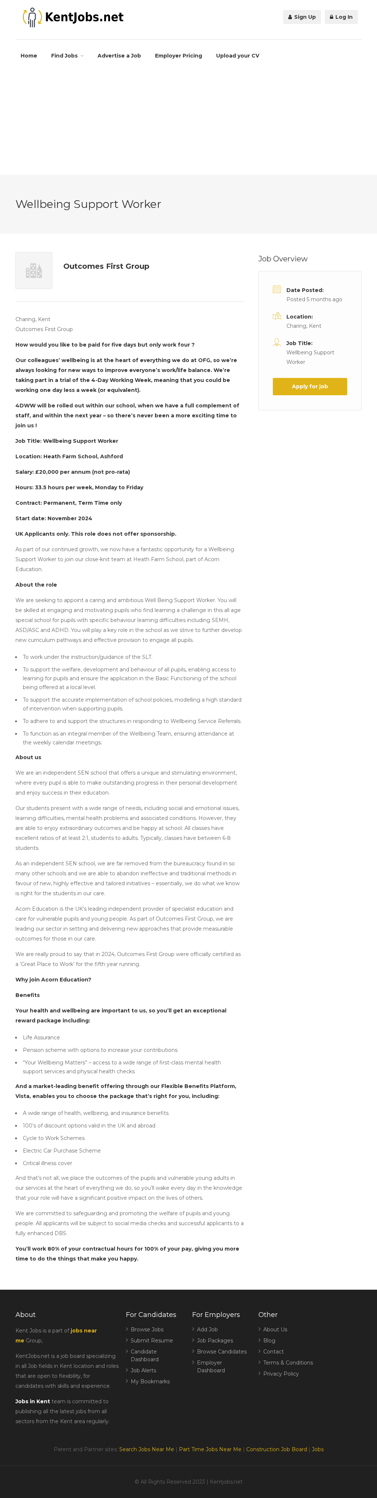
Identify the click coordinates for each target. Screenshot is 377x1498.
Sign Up (304, 17)
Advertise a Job (119, 55)
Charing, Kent (303, 326)
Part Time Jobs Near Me (210, 1449)
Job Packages (215, 1340)
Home (29, 55)
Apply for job (310, 386)
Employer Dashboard (211, 1366)
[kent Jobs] (71, 17)
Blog (269, 1340)
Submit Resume (152, 1340)
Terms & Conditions (288, 1362)
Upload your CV (237, 55)
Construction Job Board (276, 1449)
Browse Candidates (222, 1351)
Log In (343, 17)
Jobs (318, 1449)
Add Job (207, 1329)
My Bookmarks (150, 1381)
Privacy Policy (281, 1373)
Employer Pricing (178, 55)
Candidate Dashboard (145, 1355)
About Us (275, 1329)
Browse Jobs (147, 1329)
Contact (273, 1351)
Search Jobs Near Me (146, 1449)
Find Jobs (64, 55)
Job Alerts (143, 1370)
